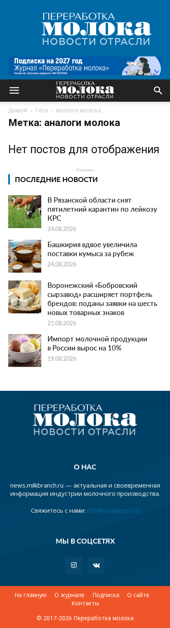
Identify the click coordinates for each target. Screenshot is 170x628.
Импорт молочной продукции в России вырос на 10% (97, 343)
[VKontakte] (96, 565)
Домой (17, 110)
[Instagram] (74, 565)
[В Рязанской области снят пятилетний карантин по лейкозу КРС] (24, 211)
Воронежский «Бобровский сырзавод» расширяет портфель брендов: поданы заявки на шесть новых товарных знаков (102, 298)
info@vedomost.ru (113, 510)
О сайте (138, 595)
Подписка (105, 595)
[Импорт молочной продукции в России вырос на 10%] (24, 350)
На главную (30, 595)
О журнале (69, 595)
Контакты (85, 603)
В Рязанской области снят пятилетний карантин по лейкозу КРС (102, 209)
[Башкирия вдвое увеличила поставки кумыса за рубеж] (24, 256)
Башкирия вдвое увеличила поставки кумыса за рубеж (92, 248)
